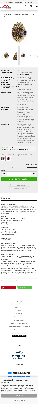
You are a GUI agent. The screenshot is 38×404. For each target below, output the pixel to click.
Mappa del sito (19, 307)
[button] (4, 173)
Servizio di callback (19, 320)
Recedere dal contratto (19, 335)
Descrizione (5, 198)
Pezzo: (3, 170)
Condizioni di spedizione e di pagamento (19, 326)
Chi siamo (19, 310)
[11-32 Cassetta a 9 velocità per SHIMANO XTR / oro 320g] (19, 32)
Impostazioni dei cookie (19, 333)
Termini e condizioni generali (19, 304)
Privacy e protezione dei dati (19, 323)
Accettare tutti (19, 395)
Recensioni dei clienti (9, 281)
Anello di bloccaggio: (16, 155)
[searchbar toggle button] (25, 6)
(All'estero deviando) (24, 74)
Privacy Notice (5, 392)
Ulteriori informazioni (19, 400)
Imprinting (19, 313)
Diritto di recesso (19, 330)
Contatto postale (19, 317)
